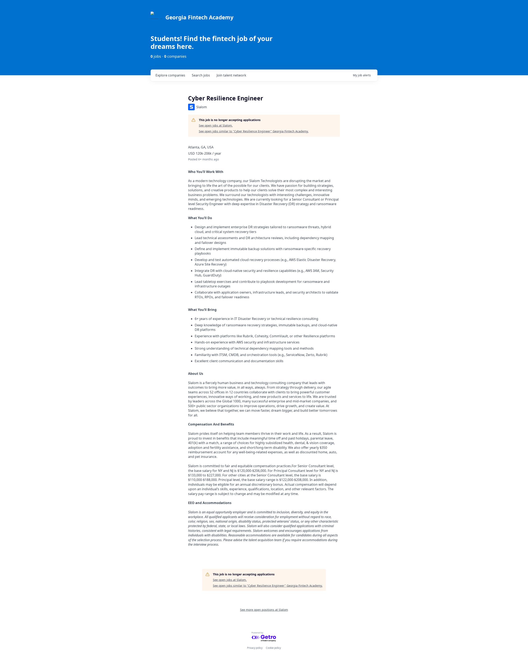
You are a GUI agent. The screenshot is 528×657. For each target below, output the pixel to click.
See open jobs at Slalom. (216, 125)
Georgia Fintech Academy (199, 17)
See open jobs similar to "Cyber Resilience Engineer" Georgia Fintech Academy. (254, 131)
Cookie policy (273, 648)
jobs (201, 75)
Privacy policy (255, 648)
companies (170, 75)
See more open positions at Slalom (264, 610)
